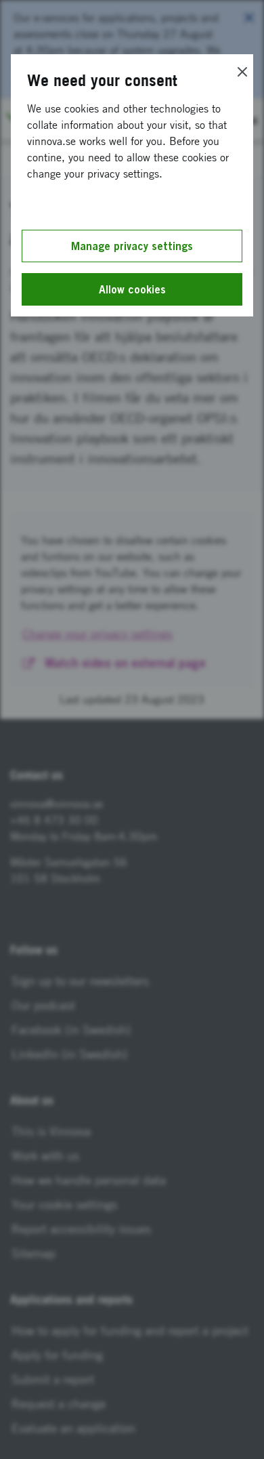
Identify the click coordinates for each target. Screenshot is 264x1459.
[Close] (242, 72)
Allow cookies (132, 289)
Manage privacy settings (132, 246)
